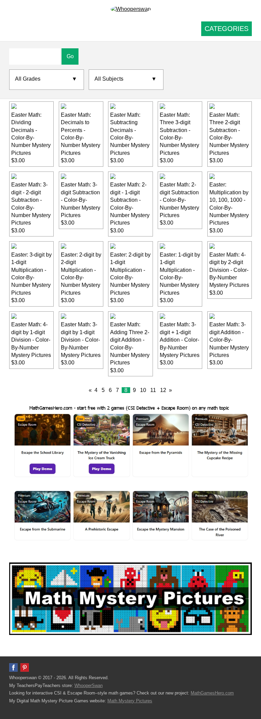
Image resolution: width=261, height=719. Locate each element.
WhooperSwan (88, 685)
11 (153, 390)
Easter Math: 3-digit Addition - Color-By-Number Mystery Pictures (229, 340)
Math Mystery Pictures (129, 700)
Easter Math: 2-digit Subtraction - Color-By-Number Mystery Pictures (179, 200)
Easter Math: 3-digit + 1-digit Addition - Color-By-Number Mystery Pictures (179, 340)
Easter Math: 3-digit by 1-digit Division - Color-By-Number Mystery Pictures (81, 340)
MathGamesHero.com (212, 693)
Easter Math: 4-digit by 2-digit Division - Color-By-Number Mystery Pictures (229, 270)
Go (70, 56)
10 (143, 390)
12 (163, 390)
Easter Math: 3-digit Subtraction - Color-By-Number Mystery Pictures (80, 200)
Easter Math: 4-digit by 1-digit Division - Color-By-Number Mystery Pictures (31, 340)
